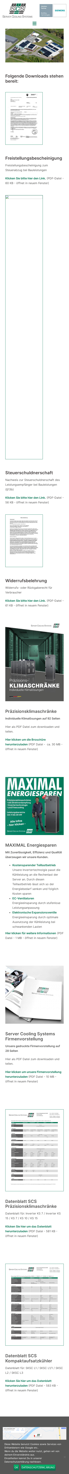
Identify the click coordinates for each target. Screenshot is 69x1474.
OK (16, 1467)
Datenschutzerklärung (38, 1467)
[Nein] (64, 1457)
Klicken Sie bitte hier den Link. (25, 497)
